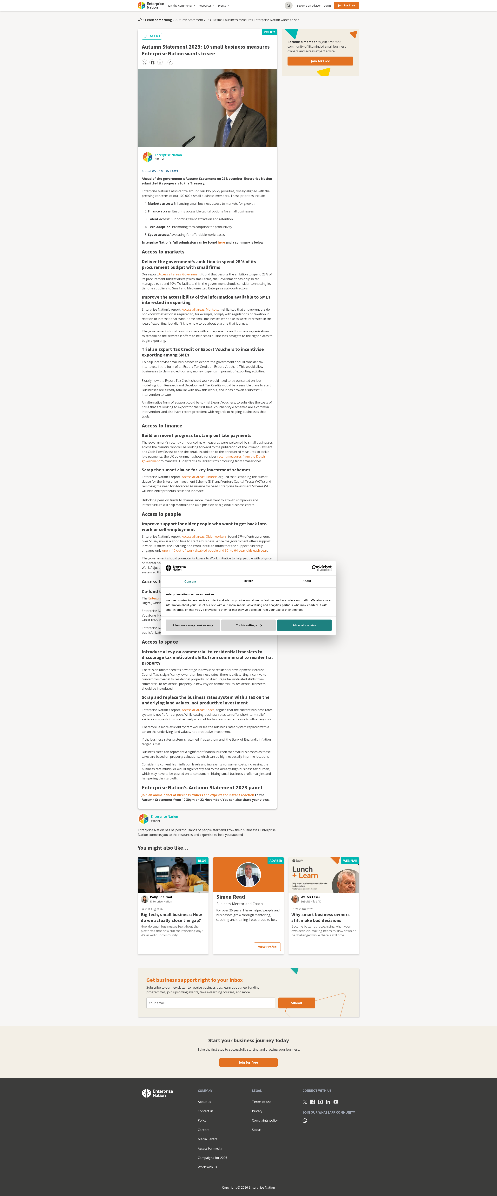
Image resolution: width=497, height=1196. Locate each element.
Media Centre (207, 1139)
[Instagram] (320, 1101)
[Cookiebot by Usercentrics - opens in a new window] (315, 568)
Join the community (180, 5)
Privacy (257, 1111)
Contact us (205, 1111)
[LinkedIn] (328, 1101)
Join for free (346, 5)
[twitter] (144, 62)
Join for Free (320, 61)
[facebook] (152, 62)
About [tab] (306, 581)
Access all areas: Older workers (204, 536)
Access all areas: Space (198, 710)
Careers (203, 1130)
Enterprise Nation (168, 155)
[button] (145, 899)
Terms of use (261, 1102)
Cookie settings (246, 625)
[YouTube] (336, 1101)
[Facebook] (312, 1101)
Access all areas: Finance (199, 477)
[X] (304, 1101)
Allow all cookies (304, 625)
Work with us (207, 1167)
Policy (202, 1120)
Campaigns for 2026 (212, 1158)
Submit (296, 1003)
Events (222, 5)
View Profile (267, 947)
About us (204, 1102)
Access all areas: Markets (200, 309)
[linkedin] (160, 62)
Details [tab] (248, 581)
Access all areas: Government (179, 274)
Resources (205, 5)
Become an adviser (308, 5)
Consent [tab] (190, 581)
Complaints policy (265, 1120)
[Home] (141, 19)
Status (256, 1130)
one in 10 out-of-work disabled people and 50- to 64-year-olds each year (214, 550)
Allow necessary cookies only (192, 625)
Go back (155, 36)
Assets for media (210, 1148)
